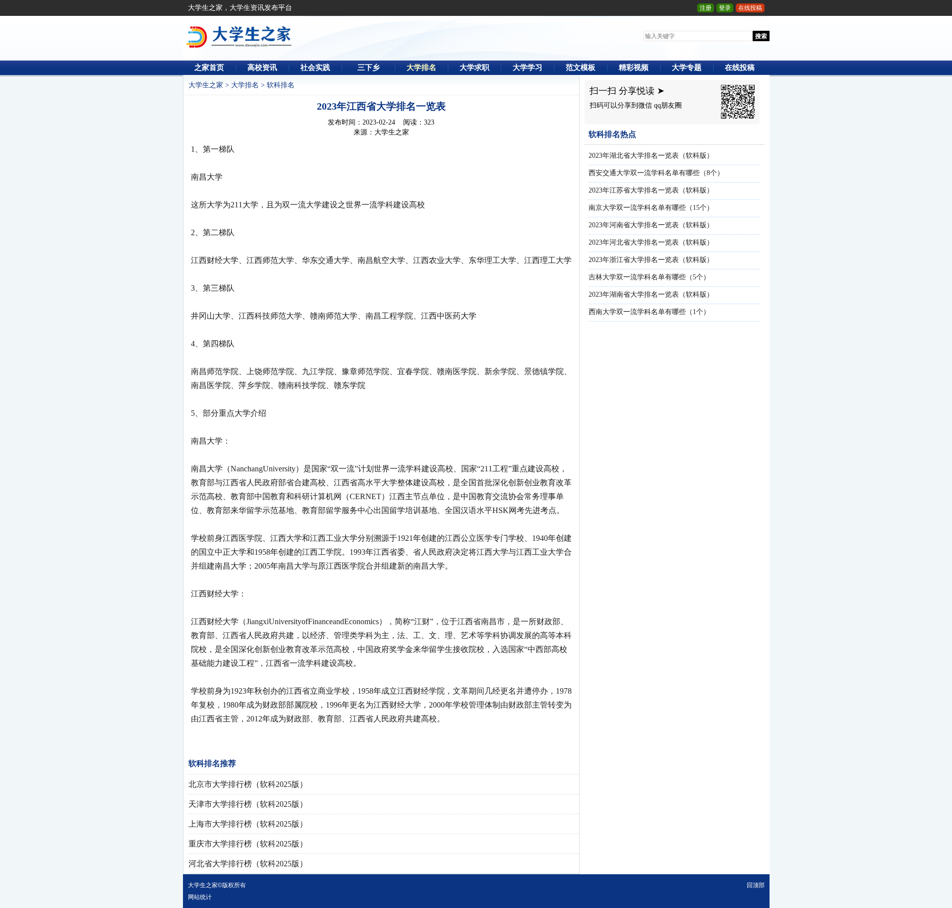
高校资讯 (262, 67)
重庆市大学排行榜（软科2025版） (247, 844)
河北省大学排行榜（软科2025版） (247, 863)
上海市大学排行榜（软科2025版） (247, 824)
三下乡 (368, 67)
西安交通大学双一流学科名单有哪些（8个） (656, 173)
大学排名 (421, 67)
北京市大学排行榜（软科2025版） (247, 784)
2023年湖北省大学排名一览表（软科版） (651, 155)
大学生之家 (205, 85)
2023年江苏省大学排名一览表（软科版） (651, 190)
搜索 (761, 36)
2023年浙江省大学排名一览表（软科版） (651, 259)
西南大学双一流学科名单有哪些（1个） (649, 312)
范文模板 (580, 67)
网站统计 (200, 897)
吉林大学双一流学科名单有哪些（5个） (649, 277)
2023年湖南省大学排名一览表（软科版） (651, 294)
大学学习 (527, 67)
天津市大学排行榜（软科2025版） (247, 804)
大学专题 (687, 67)
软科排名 (281, 85)
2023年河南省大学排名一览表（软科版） (651, 225)
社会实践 (315, 67)
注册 (706, 7)
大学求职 (474, 67)
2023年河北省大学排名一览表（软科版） (651, 242)
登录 (725, 7)
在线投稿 (750, 7)
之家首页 (209, 67)
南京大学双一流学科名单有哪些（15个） (651, 207)
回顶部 (756, 885)
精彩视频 (634, 67)
